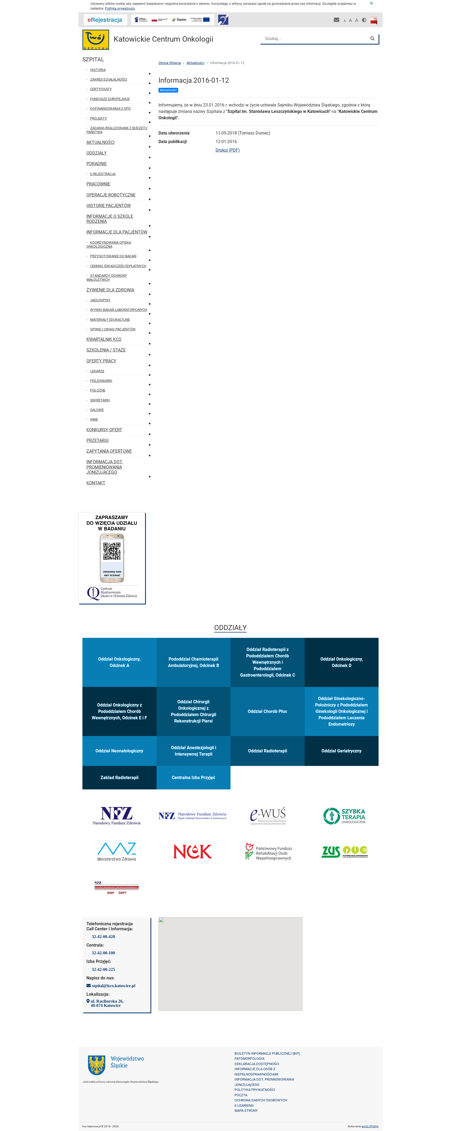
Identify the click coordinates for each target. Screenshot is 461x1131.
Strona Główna (169, 63)
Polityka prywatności (120, 8)
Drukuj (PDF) (228, 150)
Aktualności (195, 63)
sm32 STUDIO (370, 1126)
